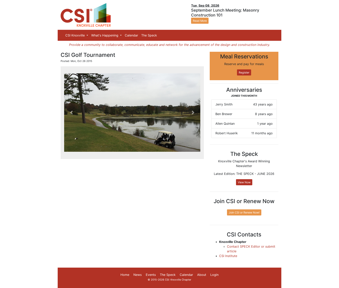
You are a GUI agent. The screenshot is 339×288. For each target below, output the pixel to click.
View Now (244, 182)
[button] (71, 112)
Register (244, 72)
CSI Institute (228, 256)
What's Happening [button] (105, 35)
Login (214, 275)
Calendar (131, 35)
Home (124, 275)
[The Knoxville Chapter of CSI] (86, 15)
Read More (200, 20)
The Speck (149, 35)
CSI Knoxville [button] (75, 35)
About (201, 275)
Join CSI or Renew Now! (244, 212)
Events (151, 275)
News (137, 275)
